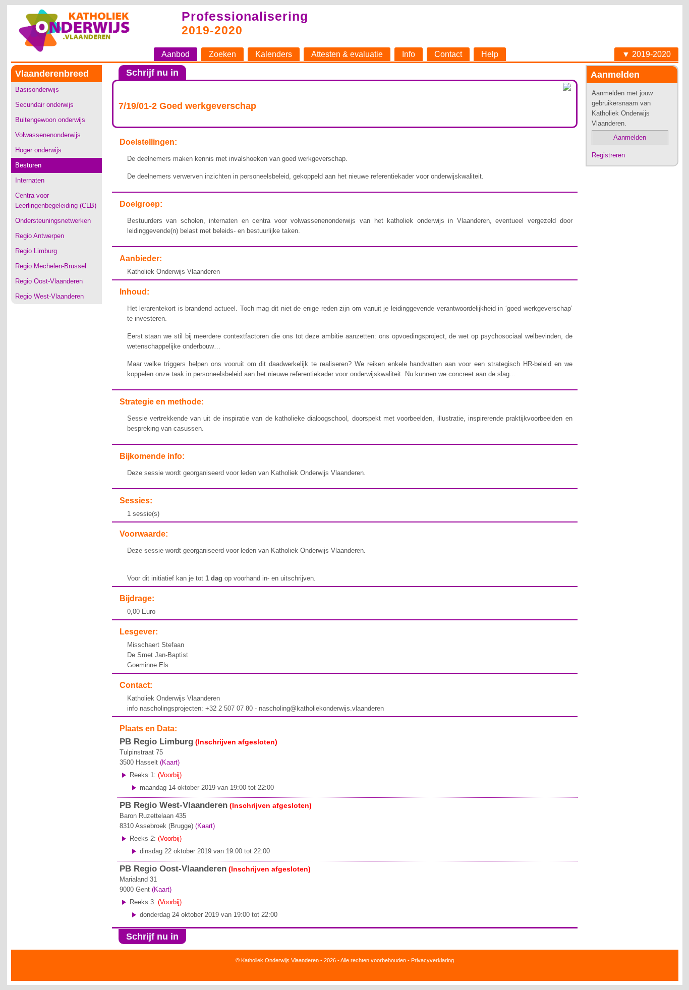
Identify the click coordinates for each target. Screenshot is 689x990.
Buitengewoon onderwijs (50, 120)
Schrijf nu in (152, 73)
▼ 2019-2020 (646, 54)
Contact (448, 54)
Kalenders (273, 54)
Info (408, 54)
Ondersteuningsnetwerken (53, 220)
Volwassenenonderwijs (48, 135)
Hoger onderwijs (38, 150)
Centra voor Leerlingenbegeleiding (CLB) (55, 200)
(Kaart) (170, 762)
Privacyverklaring (432, 960)
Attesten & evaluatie (347, 54)
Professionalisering (245, 16)
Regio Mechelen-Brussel (50, 266)
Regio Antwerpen (39, 236)
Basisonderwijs (37, 89)
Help (489, 54)
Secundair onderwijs (44, 104)
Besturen (28, 165)
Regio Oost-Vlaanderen (49, 281)
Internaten (29, 180)
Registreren (608, 155)
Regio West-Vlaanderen (49, 296)
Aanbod (175, 54)
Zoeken (222, 54)
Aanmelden (629, 137)
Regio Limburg (36, 251)
